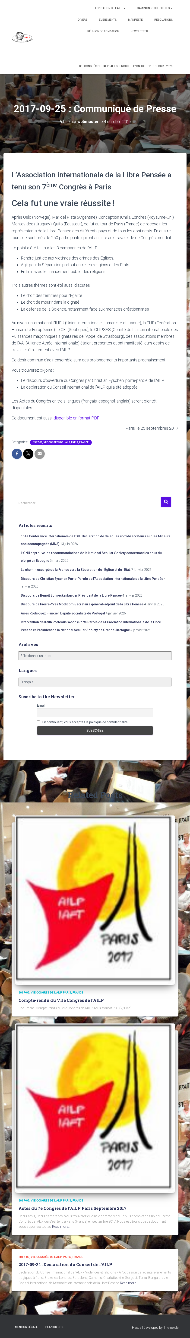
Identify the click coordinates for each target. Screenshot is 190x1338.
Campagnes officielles (153, 8)
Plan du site (54, 1327)
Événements (108, 19)
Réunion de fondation (103, 31)
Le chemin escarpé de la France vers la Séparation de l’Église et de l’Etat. (76, 570)
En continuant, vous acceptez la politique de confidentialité (85, 722)
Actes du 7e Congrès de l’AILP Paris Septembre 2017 (73, 1208)
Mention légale (26, 1327)
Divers (82, 19)
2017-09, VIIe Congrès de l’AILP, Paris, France (61, 442)
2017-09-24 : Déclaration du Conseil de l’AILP (65, 1264)
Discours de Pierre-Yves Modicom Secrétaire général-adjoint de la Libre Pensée (82, 604)
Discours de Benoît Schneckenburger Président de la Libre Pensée (71, 595)
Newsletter (139, 31)
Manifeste (135, 19)
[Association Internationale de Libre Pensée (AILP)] (22, 37)
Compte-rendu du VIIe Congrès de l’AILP (61, 1000)
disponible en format (76, 418)
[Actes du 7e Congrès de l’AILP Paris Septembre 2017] (95, 1108)
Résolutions (163, 19)
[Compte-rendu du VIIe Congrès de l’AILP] (95, 900)
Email (41, 705)
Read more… (61, 1226)
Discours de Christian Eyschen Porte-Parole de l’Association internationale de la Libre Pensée (92, 579)
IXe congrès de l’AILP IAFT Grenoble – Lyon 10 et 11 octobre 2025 (126, 66)
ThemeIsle (170, 1327)
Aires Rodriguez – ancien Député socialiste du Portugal (63, 613)
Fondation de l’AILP (109, 8)
